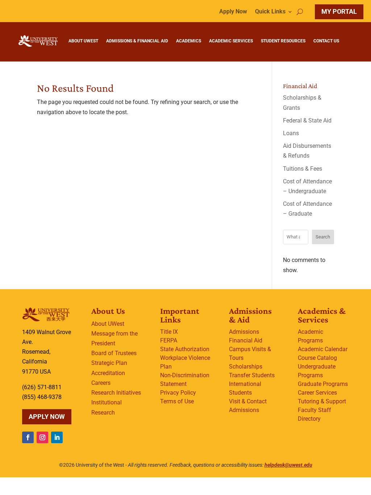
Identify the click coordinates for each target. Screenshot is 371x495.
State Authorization (184, 349)
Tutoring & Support (322, 401)
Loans (291, 133)
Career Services (317, 392)
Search (323, 237)
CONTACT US (326, 40)
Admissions (244, 331)
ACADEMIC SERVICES (231, 40)
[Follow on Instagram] (42, 437)
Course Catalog (317, 357)
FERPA (168, 340)
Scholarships (245, 366)
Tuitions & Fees (302, 168)
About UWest (107, 323)
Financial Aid (245, 340)
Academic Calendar (322, 349)
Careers (101, 382)
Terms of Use (177, 401)
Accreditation (108, 373)
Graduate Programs (323, 383)
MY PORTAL (339, 11)
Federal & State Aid (307, 120)
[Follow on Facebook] (28, 437)
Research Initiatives (116, 392)
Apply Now (233, 12)
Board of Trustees (114, 353)
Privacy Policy (178, 392)
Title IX (169, 331)
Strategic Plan (109, 362)
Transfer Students (252, 375)
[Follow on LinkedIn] (57, 437)
